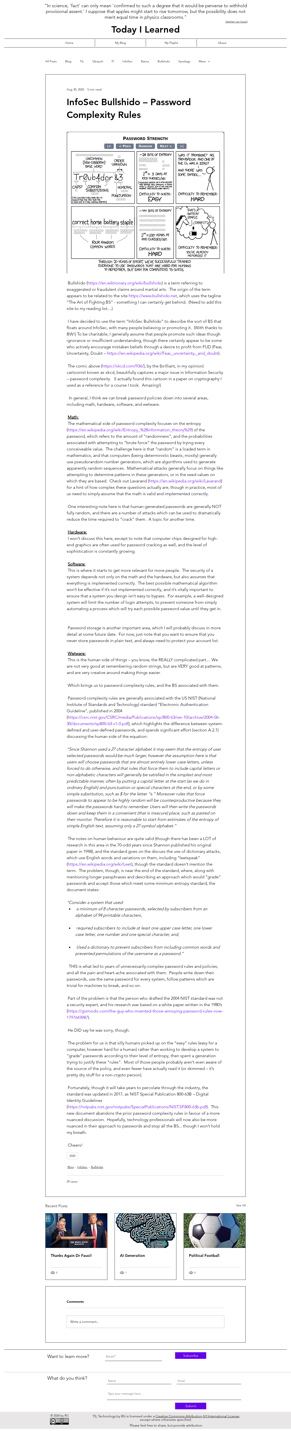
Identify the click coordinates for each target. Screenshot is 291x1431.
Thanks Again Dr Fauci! (71, 1255)
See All (241, 1205)
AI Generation (132, 1255)
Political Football (204, 1255)
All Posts (51, 61)
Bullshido (164, 61)
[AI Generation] (145, 1230)
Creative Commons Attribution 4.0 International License (197, 1416)
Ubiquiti (97, 61)
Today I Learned (145, 29)
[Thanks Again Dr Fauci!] (76, 1230)
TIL (82, 61)
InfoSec (127, 61)
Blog (68, 61)
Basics (145, 61)
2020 (72, 1156)
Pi (113, 61)
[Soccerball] (214, 1230)
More (202, 61)
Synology (184, 61)
